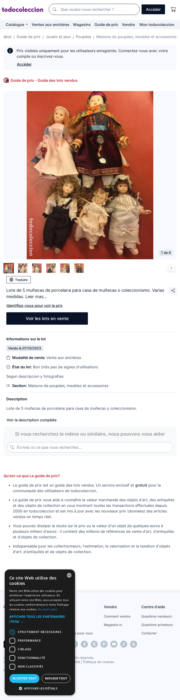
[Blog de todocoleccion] (133, 644)
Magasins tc (113, 625)
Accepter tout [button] (24, 678)
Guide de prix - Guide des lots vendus (44, 80)
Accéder (24, 64)
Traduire (21, 280)
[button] (39, 619)
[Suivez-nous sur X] (94, 644)
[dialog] (40, 632)
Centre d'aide (153, 606)
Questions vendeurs (156, 616)
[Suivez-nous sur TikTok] (123, 644)
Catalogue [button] (15, 24)
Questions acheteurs (157, 625)
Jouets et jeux (58, 36)
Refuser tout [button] (56, 678)
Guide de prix (106, 24)
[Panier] (173, 9)
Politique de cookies (98, 662)
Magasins (82, 24)
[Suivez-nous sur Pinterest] (104, 644)
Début (6, 36)
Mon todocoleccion (156, 24)
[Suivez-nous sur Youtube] (113, 644)
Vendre (128, 24)
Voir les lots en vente (47, 318)
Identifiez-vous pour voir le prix (35, 305)
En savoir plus (47, 609)
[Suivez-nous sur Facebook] (84, 644)
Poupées (83, 36)
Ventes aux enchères (50, 24)
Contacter (149, 633)
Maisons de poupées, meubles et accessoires (136, 36)
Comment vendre (117, 616)
